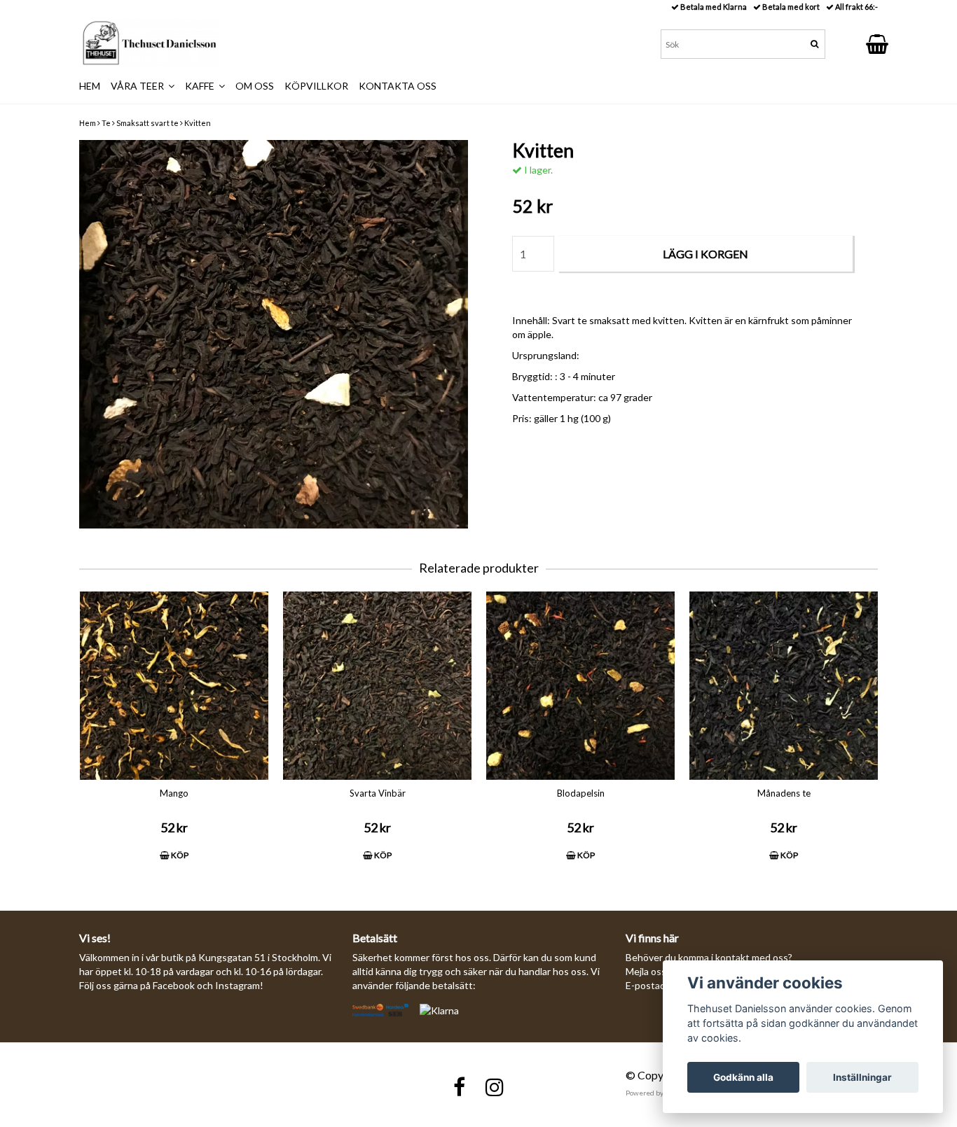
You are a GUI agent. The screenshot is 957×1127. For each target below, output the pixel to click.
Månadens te (784, 793)
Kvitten (197, 122)
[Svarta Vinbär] (377, 686)
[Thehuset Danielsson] (149, 42)
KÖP (179, 855)
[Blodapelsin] (580, 686)
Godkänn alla (743, 1077)
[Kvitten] (273, 334)
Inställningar (862, 1077)
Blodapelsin (581, 793)
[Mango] (174, 686)
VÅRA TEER (139, 86)
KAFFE (202, 86)
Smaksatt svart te (147, 122)
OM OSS (254, 86)
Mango (174, 793)
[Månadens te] (783, 686)
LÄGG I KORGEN (705, 253)
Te (106, 122)
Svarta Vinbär (378, 793)
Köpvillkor (316, 86)
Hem (87, 122)
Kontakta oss (397, 86)
